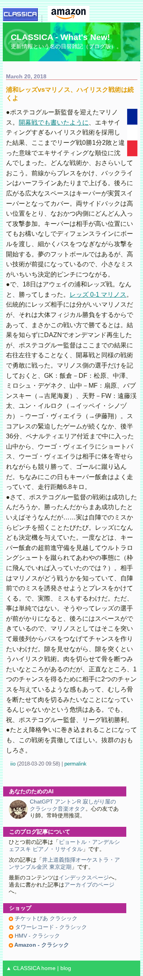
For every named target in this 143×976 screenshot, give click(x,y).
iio (12, 764)
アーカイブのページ (89, 885)
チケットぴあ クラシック (45, 918)
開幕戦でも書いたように (54, 122)
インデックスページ (84, 878)
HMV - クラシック (36, 936)
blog (65, 968)
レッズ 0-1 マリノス (98, 294)
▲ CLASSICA (23, 968)
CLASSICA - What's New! (60, 37)
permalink (75, 764)
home (48, 968)
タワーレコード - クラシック (50, 927)
